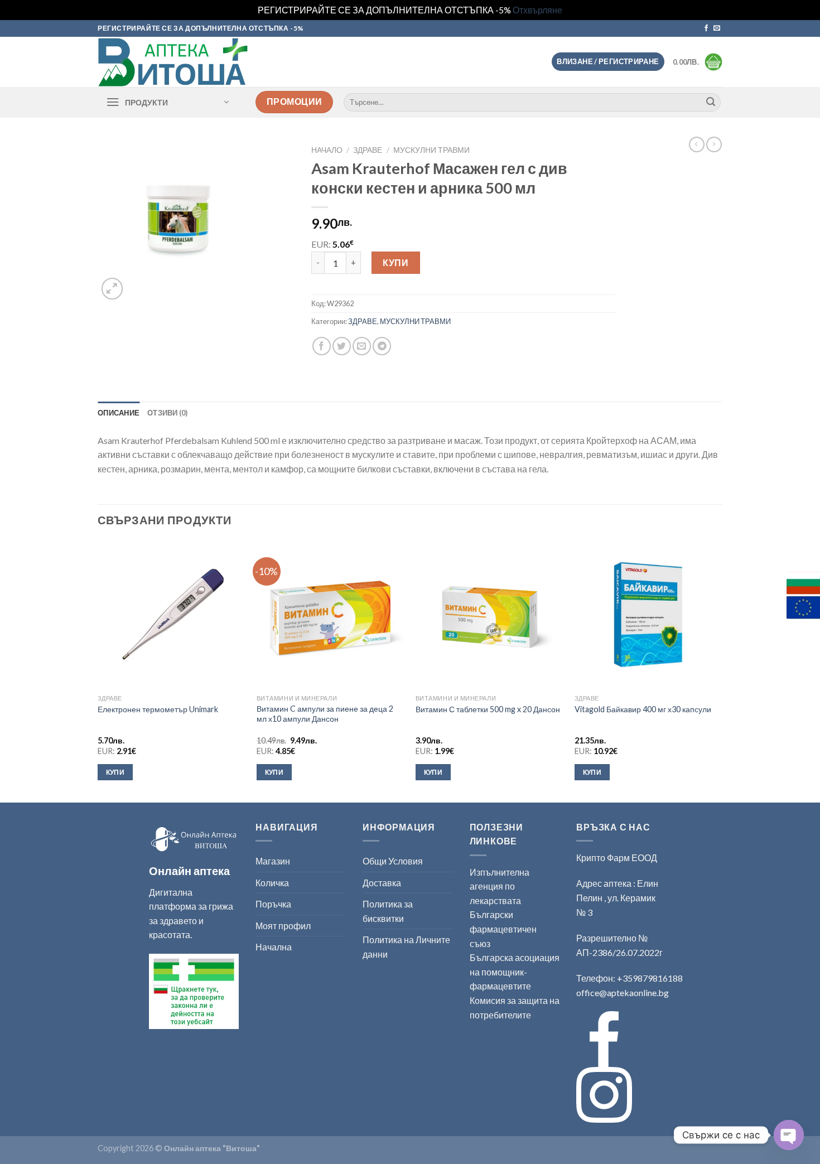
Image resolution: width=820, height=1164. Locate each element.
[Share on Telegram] (382, 346)
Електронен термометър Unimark (158, 709)
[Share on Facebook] (321, 346)
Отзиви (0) (167, 412)
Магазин (272, 861)
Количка (272, 882)
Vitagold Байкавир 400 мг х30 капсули (643, 709)
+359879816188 (650, 978)
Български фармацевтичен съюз (503, 928)
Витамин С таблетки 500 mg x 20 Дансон (488, 709)
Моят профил (283, 925)
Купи (395, 262)
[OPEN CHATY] (789, 1135)
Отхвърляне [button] (537, 9)
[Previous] (98, 670)
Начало (327, 150)
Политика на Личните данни (406, 946)
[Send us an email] (716, 28)
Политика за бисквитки (388, 911)
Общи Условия (393, 861)
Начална (273, 946)
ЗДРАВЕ (367, 150)
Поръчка (273, 904)
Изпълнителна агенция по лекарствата (499, 886)
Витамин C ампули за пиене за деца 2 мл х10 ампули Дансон (325, 714)
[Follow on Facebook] (706, 28)
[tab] (118, 413)
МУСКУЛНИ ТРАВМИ (431, 150)
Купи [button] (115, 772)
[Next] (721, 670)
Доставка (382, 882)
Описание (118, 412)
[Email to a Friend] (362, 346)
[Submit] (710, 102)
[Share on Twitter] (341, 346)
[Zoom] (112, 289)
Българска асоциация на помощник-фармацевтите (514, 971)
